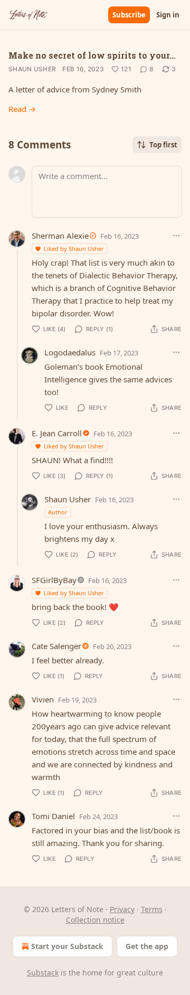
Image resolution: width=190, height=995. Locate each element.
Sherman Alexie (60, 235)
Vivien (43, 699)
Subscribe (129, 15)
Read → (22, 109)
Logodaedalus (70, 352)
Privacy (122, 909)
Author (58, 512)
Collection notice (95, 920)
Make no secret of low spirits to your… (91, 55)
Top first (163, 144)
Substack (43, 973)
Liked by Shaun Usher (74, 248)
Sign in (167, 15)
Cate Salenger (56, 646)
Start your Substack (67, 946)
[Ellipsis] (176, 235)
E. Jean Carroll (57, 433)
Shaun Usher (32, 69)
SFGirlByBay (54, 580)
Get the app (147, 946)
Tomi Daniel (53, 816)
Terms (152, 909)
